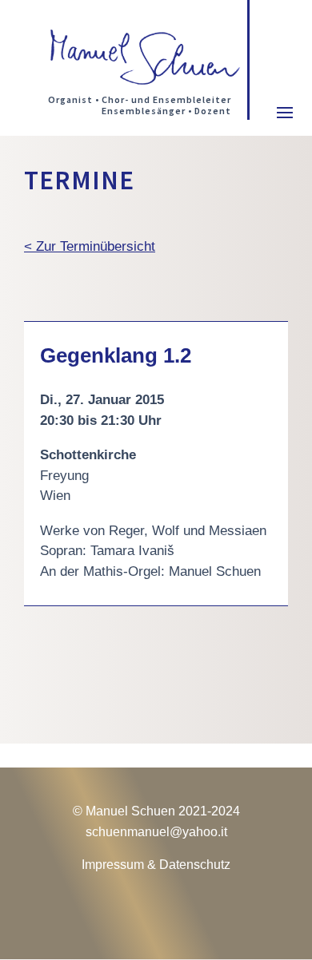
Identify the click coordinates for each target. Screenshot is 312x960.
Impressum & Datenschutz (156, 864)
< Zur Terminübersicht (89, 246)
